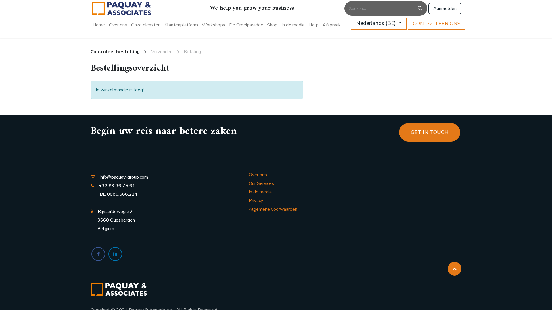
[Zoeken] (420, 8)
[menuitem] (99, 25)
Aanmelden (445, 8)
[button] (454, 269)
